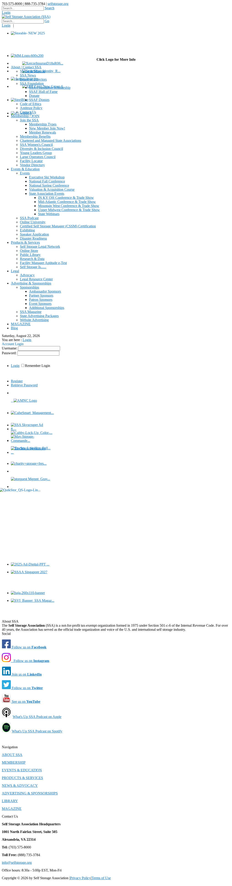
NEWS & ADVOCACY (20, 785)
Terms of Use (101, 878)
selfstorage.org (58, 4)
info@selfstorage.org (17, 862)
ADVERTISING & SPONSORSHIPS (30, 793)
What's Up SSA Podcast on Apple (37, 717)
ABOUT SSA (12, 755)
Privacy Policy (80, 878)
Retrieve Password (24, 385)
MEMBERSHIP (14, 762)
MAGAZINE (12, 809)
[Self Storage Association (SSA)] (26, 17)
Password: (9, 353)
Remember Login (37, 366)
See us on (25, 701)
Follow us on (28, 647)
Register (17, 381)
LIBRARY (10, 801)
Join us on (26, 674)
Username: (10, 348)
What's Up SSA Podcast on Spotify (37, 731)
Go (47, 21)
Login (6, 12)
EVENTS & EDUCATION (22, 770)
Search (49, 8)
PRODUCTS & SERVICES (22, 778)
